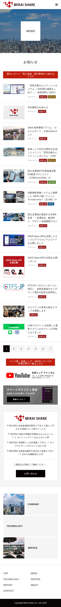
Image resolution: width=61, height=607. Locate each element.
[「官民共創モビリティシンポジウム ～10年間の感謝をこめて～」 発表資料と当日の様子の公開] (13, 89)
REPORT (8, 585)
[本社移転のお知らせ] (13, 112)
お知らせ (43, 97)
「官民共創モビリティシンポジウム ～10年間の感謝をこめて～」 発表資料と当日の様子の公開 (42, 90)
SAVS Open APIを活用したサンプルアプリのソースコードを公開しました (42, 239)
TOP (5, 573)
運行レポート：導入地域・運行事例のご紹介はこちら (30, 75)
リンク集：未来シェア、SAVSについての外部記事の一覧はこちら (30, 362)
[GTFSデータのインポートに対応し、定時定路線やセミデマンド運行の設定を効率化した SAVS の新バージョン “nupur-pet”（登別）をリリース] (13, 287)
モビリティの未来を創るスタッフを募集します (42, 309)
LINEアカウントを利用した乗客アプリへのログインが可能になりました (43, 329)
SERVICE (35, 579)
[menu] (56, 4)
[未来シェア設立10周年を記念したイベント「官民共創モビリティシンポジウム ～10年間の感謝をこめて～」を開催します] (13, 151)
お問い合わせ (30, 473)
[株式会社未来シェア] (19, 4)
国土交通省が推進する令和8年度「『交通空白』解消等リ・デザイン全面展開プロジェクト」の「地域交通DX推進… (42, 221)
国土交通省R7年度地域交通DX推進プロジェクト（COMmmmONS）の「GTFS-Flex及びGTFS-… (42, 176)
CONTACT (8, 590)
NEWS (34, 573)
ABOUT (34, 585)
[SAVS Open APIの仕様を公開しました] (13, 266)
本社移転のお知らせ (38, 107)
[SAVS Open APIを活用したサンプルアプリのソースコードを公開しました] (13, 240)
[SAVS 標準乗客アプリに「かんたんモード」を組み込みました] (13, 133)
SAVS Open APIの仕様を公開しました (42, 259)
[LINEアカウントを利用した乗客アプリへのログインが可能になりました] (13, 329)
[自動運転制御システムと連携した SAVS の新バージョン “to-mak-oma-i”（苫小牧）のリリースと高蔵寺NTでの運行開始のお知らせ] (13, 197)
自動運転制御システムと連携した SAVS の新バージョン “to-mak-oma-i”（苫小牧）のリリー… (42, 197)
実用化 (50, 204)
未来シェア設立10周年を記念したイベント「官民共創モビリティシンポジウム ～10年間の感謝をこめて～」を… (43, 154)
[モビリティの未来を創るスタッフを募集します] (13, 311)
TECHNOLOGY (11, 579)
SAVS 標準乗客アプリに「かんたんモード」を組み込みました (42, 131)
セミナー (51, 97)
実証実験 (51, 182)
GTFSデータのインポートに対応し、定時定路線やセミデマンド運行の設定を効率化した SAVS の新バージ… (42, 290)
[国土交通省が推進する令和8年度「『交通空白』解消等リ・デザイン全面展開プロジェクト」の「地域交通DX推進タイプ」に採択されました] (13, 217)
